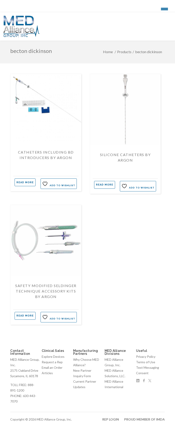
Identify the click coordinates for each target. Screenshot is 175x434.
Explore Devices (53, 356)
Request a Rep (52, 362)
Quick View (46, 142)
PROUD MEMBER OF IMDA (144, 419)
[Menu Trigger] (164, 8)
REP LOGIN (110, 419)
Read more (25, 182)
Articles (47, 373)
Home (108, 52)
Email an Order (52, 367)
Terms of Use (145, 362)
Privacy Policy (145, 356)
